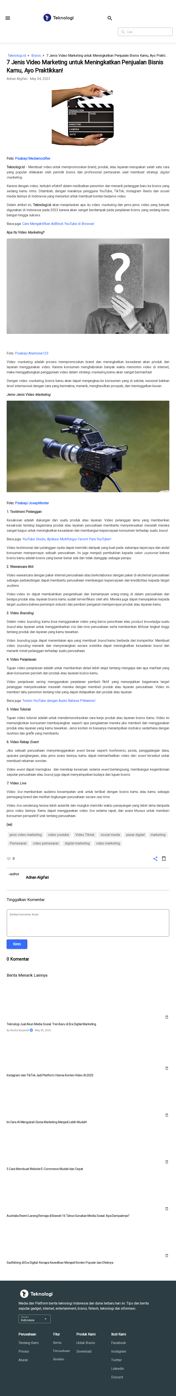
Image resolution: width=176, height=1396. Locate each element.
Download (83, 1351)
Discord (117, 1377)
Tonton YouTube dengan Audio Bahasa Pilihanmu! (59, 701)
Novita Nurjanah (19, 1030)
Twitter (116, 1360)
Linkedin (117, 1369)
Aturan (23, 1360)
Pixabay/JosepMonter (32, 503)
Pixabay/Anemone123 (32, 353)
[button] (7, 18)
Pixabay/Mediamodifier (32, 158)
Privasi (23, 1351)
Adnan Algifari (17, 79)
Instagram (118, 1351)
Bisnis (36, 55)
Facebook (118, 1343)
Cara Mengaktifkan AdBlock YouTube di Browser (58, 224)
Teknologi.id (17, 55)
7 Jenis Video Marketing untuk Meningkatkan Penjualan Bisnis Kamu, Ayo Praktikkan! (107, 55)
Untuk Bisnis (85, 1343)
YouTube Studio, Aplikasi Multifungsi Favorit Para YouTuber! (66, 539)
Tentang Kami (28, 1343)
